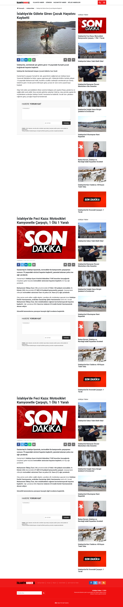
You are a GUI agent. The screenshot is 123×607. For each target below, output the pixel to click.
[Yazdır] (34, 59)
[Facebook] (18, 59)
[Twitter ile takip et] (95, 582)
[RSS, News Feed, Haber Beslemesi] (104, 582)
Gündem (49, 2)
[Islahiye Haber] (23, 2)
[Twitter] (22, 59)
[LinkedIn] (26, 59)
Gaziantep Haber (59, 2)
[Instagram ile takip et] (99, 582)
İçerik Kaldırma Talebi (73, 582)
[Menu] (104, 2)
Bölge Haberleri (74, 2)
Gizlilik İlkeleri (62, 582)
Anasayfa (21, 8)
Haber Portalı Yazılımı (63, 603)
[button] (65, 59)
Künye (48, 582)
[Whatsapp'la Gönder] (29, 59)
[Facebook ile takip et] (91, 582)
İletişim (54, 582)
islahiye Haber (38, 2)
